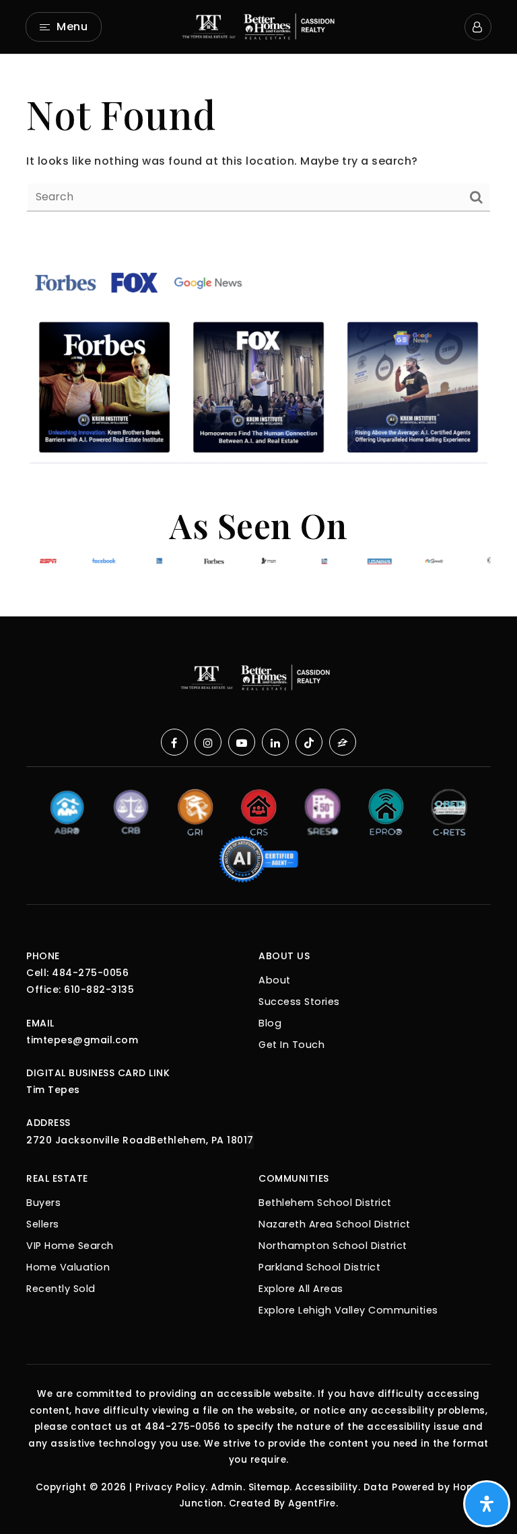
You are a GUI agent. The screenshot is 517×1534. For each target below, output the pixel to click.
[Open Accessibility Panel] (486, 1503)
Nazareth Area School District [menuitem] (334, 1224)
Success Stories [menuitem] (299, 1001)
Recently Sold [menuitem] (61, 1288)
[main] (258, 149)
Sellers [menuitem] (42, 1224)
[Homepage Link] (258, 26)
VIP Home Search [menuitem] (70, 1245)
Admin (227, 1487)
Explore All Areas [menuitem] (300, 1288)
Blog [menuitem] (269, 1023)
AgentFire (312, 1503)
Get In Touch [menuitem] (291, 1044)
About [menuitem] (274, 980)
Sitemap (269, 1487)
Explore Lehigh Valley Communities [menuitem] (348, 1310)
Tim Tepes (53, 1089)
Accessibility (326, 1487)
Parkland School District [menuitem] (319, 1267)
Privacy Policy (170, 1487)
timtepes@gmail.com (82, 1040)
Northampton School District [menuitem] (332, 1245)
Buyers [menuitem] (43, 1202)
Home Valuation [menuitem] (68, 1267)
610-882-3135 (99, 989)
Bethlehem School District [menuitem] (325, 1202)
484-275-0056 (90, 972)
